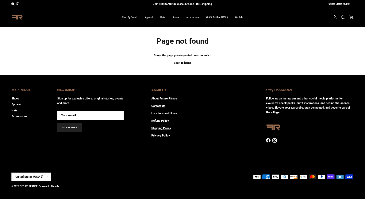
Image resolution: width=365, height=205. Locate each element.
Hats (162, 17)
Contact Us (158, 106)
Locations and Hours (164, 113)
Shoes (175, 17)
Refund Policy (160, 120)
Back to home (182, 63)
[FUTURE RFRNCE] (17, 17)
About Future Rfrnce (164, 98)
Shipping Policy (161, 128)
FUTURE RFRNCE (28, 186)
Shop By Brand (129, 17)
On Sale (239, 17)
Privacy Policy (160, 135)
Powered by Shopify (49, 186)
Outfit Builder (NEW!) (217, 17)
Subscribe (69, 127)
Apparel (148, 17)
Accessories (192, 17)
